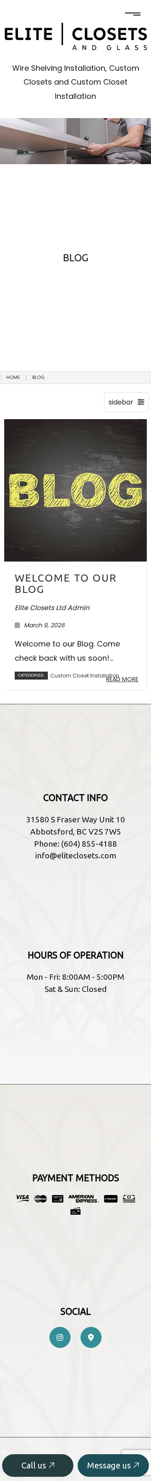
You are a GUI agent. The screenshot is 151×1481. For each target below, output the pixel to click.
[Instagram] (59, 1338)
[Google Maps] (91, 1338)
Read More (122, 679)
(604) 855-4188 (89, 843)
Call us (34, 1465)
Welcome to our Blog (66, 583)
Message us (110, 1465)
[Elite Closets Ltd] (75, 36)
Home (13, 377)
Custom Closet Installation (84, 675)
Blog (38, 377)
